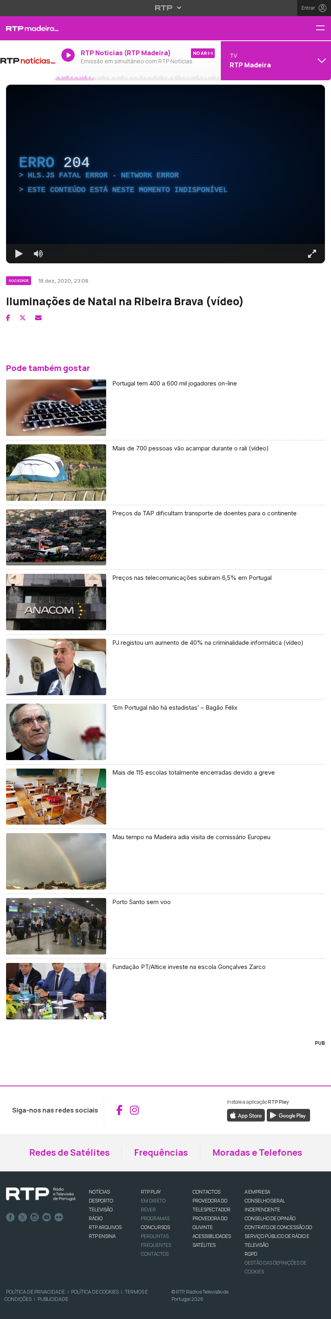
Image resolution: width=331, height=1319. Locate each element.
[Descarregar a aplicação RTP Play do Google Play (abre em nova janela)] (288, 1114)
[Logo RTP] (40, 1194)
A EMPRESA (257, 1191)
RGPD (251, 1253)
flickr (58, 1217)
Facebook (10, 1217)
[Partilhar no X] (22, 317)
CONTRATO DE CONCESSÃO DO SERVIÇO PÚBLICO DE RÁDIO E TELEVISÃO (278, 1236)
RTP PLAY (151, 1191)
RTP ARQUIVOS (105, 1227)
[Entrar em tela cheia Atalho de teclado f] (312, 253)
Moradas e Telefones (257, 1152)
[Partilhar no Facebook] (8, 317)
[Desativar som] (38, 253)
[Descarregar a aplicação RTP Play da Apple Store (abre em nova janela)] (246, 1114)
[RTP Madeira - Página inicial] (27, 28)
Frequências (161, 1152)
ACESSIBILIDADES (212, 1236)
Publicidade (53, 1299)
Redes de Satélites (69, 1152)
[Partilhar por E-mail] (38, 317)
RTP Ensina (102, 1236)
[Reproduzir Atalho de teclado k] (19, 253)
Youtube (46, 1217)
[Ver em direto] (27, 60)
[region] (165, 174)
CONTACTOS (206, 1191)
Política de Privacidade (35, 1291)
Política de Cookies (95, 1291)
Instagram (34, 1217)
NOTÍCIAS (99, 1191)
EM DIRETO (153, 1200)
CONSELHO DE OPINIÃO (270, 1218)
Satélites (204, 1245)
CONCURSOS (155, 1227)
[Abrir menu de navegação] (323, 28)
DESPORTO (101, 1200)
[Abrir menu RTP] (165, 7)
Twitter (22, 1217)
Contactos (155, 1253)
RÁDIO (96, 1218)
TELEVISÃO (101, 1209)
